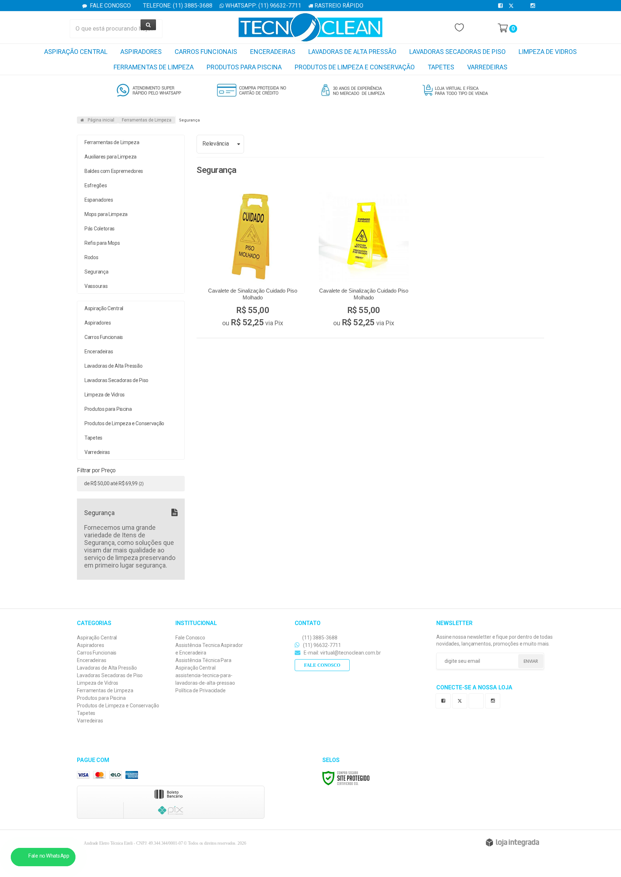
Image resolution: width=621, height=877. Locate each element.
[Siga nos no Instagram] (534, 5)
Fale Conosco (109, 5)
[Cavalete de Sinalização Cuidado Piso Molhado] (253, 261)
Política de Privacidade (200, 690)
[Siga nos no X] (512, 5)
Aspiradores (90, 645)
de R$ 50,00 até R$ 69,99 (114, 483)
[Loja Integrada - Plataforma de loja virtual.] (512, 842)
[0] (503, 28)
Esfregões (95, 185)
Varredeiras (90, 721)
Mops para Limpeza (106, 214)
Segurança (96, 272)
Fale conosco (322, 665)
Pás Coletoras (99, 228)
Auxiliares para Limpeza (110, 157)
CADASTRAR (522, 661)
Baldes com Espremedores (113, 171)
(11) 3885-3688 (319, 637)
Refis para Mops (102, 243)
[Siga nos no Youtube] (523, 5)
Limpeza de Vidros (97, 683)
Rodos (91, 257)
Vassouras (95, 286)
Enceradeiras (91, 660)
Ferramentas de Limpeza (146, 120)
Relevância (215, 143)
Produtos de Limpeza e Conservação (118, 705)
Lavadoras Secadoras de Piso (110, 675)
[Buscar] (148, 24)
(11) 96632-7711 (321, 645)
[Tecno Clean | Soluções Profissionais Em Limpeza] (310, 27)
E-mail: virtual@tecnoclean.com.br (342, 653)
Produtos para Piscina (101, 698)
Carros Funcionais (96, 653)
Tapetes (86, 713)
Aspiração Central (97, 637)
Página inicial (101, 120)
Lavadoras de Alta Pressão (107, 668)
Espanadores (98, 200)
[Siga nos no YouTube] (477, 700)
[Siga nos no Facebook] (501, 5)
